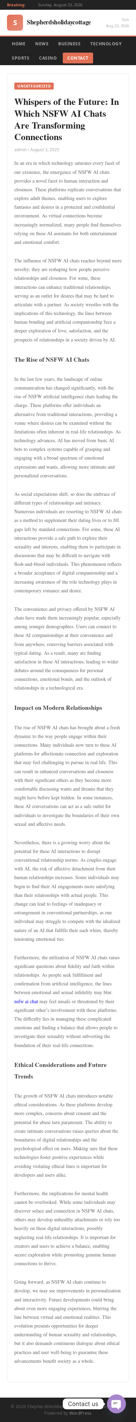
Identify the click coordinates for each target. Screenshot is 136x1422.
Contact (78, 58)
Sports (20, 58)
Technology (105, 44)
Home (18, 44)
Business (69, 44)
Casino (48, 58)
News (41, 44)
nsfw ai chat (26, 1001)
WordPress (80, 1413)
